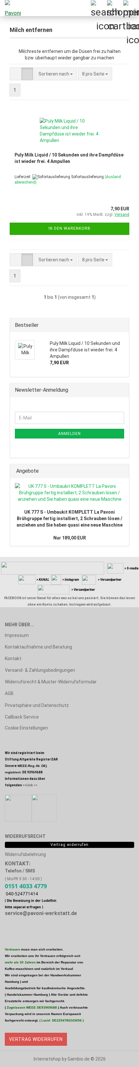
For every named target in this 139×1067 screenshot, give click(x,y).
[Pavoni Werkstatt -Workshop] (13, 8)
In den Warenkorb (69, 228)
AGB (9, 693)
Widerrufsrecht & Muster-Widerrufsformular (51, 681)
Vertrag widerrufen (36, 1039)
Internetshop (47, 1059)
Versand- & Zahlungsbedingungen (40, 670)
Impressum (17, 635)
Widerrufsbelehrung (25, 854)
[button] (16, 73)
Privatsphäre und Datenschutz (37, 705)
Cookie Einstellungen (26, 727)
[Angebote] (122, 471)
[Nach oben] (121, 1057)
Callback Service (22, 717)
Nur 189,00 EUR (69, 537)
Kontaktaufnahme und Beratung (38, 646)
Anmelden (69, 433)
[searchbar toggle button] (99, 8)
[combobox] (55, 73)
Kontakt (13, 658)
